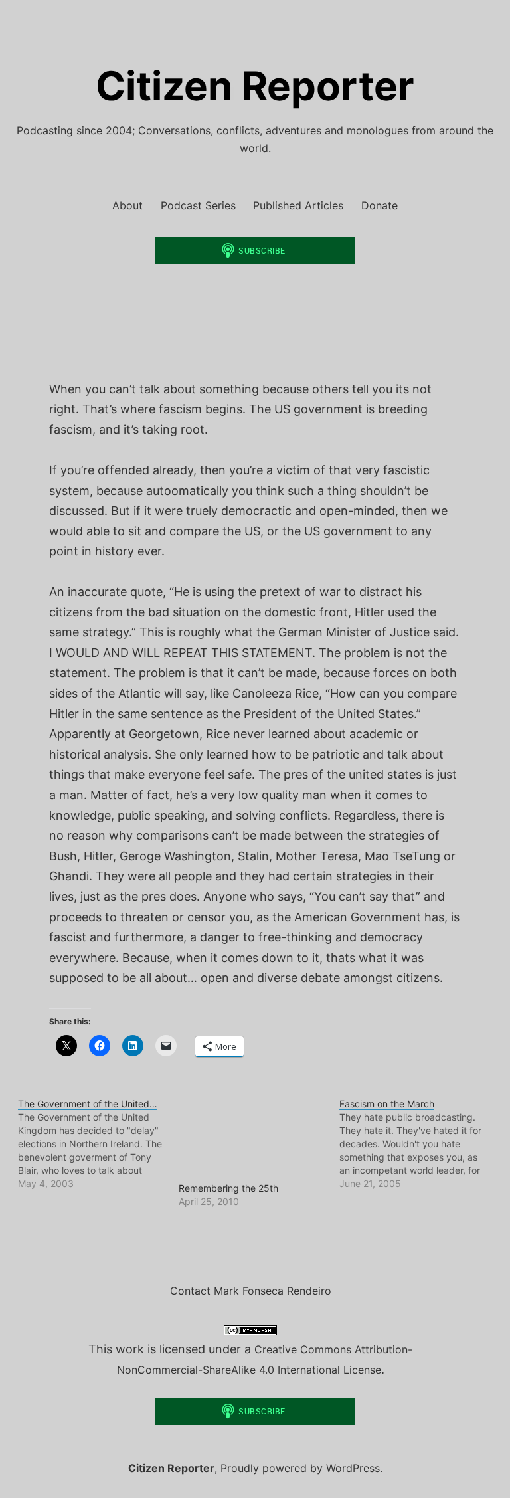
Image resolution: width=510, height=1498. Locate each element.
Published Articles (298, 205)
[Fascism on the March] (419, 1143)
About (127, 205)
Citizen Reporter (255, 86)
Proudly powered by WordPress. (301, 1468)
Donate (379, 205)
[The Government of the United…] (98, 1143)
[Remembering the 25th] (252, 1139)
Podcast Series (198, 205)
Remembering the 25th (228, 1188)
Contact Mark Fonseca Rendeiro (250, 1290)
